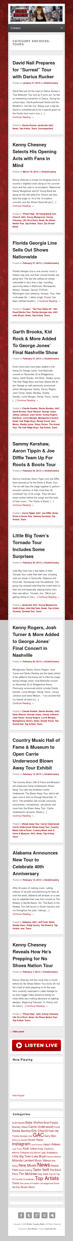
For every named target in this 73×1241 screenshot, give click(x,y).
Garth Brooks (19, 411)
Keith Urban (19, 608)
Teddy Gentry (33, 925)
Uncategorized (45, 128)
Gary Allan (50, 1136)
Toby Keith (42, 1174)
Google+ (4, 2)
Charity (56, 1126)
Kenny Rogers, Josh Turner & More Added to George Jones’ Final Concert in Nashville (36, 641)
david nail (42, 125)
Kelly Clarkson (46, 1148)
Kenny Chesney (50, 1014)
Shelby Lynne (26, 424)
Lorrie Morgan (30, 417)
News (15, 128)
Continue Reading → (23, 117)
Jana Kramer (37, 1144)
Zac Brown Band (25, 1187)
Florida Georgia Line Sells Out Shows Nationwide (35, 249)
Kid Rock (17, 417)
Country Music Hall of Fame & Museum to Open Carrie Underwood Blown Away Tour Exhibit (36, 754)
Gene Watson (34, 411)
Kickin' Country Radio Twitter (29, 1215)
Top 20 (52, 1174)
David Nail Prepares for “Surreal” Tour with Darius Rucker (34, 69)
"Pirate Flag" (28, 213)
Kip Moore (35, 1152)
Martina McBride (54, 1156)
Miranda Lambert (23, 1160)
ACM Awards (18, 1122)
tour (23, 928)
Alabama (26, 922)
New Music (28, 1165)
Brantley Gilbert (20, 1127)
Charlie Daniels (30, 408)
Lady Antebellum (49, 1152)
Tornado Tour (28, 611)
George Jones (49, 411)
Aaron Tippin (28, 513)
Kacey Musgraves (36, 217)
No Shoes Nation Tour (46, 1017)
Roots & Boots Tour (22, 516)
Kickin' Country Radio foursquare (52, 1215)
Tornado (17, 611)
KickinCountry (51, 82)
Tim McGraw (28, 1173)
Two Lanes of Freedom (30, 1183)
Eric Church (39, 1130)
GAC (51, 125)
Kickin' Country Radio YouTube (44, 1215)
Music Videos (43, 1160)
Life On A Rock (30, 220)
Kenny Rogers (50, 414)
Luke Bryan (18, 315)
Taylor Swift (41, 1169)
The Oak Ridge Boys (28, 427)
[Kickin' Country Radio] (36, 20)
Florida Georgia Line (42, 312)
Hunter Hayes (35, 1139)
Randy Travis (43, 421)
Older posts (17, 1031)
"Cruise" (26, 309)
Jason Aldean (51, 1144)
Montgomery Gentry (48, 417)
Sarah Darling (25, 1169)
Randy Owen (19, 925)
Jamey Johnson (21, 414)
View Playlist (18, 1095)
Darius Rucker (29, 125)
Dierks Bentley (46, 408)
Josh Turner (36, 414)
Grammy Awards (19, 1139)
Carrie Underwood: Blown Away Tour (31, 827)
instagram (21, 1144)
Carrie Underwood (50, 823)
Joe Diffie (46, 513)
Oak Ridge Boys (27, 421)
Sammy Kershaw (42, 516)
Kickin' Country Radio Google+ (37, 1215)
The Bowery (47, 925)
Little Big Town (33, 608)
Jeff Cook (43, 922)
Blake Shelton (34, 1122)
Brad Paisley (51, 1122)
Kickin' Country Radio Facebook (21, 1215)
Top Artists (24, 128)
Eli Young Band (43, 213)
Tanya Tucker (41, 424)
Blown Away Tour (31, 823)
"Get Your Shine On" (42, 309)
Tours (34, 128)
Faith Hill (53, 1131)
